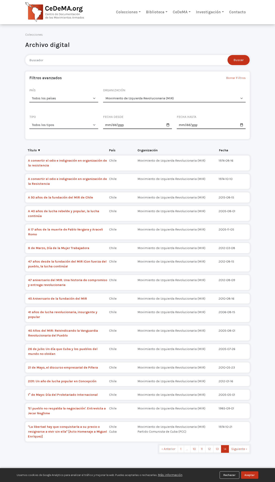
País (112, 150)
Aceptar (249, 475)
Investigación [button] (208, 12)
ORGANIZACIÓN (114, 90)
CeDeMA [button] (180, 12)
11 (202, 449)
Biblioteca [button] (155, 12)
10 (194, 449)
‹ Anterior (168, 449)
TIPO (32, 117)
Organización (148, 150)
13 (217, 449)
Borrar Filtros (236, 78)
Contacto (237, 12)
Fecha (223, 150)
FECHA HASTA (186, 117)
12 (209, 449)
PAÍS (32, 90)
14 (225, 449)
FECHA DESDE (113, 117)
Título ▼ (34, 150)
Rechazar (229, 475)
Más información (170, 475)
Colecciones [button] (127, 12)
